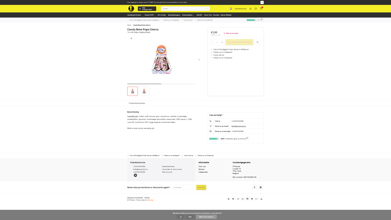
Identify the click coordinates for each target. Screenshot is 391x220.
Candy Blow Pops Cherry (142, 25)
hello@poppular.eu (238, 126)
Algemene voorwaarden (135, 197)
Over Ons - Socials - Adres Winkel (217, 15)
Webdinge (150, 200)
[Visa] (238, 198)
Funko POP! (149, 15)
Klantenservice (240, 9)
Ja (181, 217)
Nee (190, 217)
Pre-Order (162, 15)
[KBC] (261, 198)
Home (129, 25)
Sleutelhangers (174, 15)
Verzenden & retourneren (172, 169)
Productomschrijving (137, 103)
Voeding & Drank (134, 15)
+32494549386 (237, 121)
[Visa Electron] (247, 198)
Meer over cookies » (206, 217)
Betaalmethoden (168, 166)
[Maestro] (252, 198)
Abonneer (201, 187)
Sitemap (147, 197)
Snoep (136, 32)
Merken (202, 169)
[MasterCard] (233, 198)
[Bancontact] (243, 198)
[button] (199, 59)
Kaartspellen (187, 15)
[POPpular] (131, 8)
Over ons (202, 166)
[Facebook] (254, 187)
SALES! (199, 15)
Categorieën (203, 172)
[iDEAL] (228, 198)
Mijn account (167, 172)
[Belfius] (257, 198)
